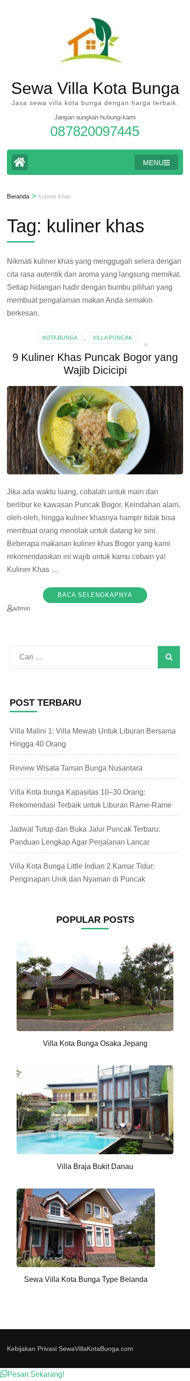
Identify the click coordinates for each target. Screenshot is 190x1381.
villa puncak (112, 338)
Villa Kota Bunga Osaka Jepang (95, 1043)
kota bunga (59, 338)
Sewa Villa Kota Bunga (95, 88)
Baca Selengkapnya (95, 594)
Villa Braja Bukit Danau (95, 1166)
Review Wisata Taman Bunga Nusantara (76, 768)
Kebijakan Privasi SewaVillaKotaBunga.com (70, 1348)
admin (21, 608)
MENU (153, 163)
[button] (32, 1374)
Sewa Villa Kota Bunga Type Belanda (86, 1279)
